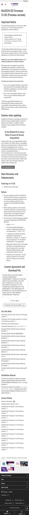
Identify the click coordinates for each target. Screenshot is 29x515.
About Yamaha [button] (4, 487)
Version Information (6, 401)
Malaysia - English (7, 492)
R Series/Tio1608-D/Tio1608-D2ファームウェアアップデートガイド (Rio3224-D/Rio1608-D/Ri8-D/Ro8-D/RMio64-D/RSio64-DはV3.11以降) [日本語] (14, 390)
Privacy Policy (8, 503)
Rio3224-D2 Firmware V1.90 (9, 404)
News (2, 479)
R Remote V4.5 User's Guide (9, 324)
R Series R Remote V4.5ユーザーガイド (12, 326)
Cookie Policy (18, 503)
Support (3, 458)
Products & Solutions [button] (6, 475)
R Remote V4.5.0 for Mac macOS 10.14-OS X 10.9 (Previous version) (14, 320)
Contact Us (8, 500)
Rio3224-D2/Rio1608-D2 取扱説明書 (11, 333)
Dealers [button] (3, 483)
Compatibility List (8, 167)
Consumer (4, 495)
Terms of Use (18, 500)
